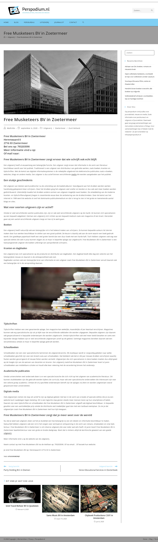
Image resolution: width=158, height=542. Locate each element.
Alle (18, 539)
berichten (23, 539)
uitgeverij (7, 433)
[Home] (4, 37)
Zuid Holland (74, 128)
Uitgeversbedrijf (14, 456)
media (74, 174)
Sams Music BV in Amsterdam (61, 515)
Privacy (31, 539)
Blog (150, 539)
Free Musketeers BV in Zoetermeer (29, 37)
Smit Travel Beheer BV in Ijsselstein (22, 506)
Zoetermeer (60, 128)
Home (145, 539)
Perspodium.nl (40, 539)
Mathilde (11, 128)
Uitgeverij (47, 128)
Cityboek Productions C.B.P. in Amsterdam (99, 516)
